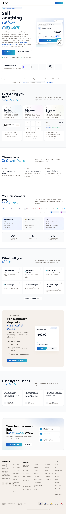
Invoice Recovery (27, 476)
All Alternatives (48, 479)
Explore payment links (9, 138)
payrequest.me (24, 82)
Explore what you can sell (23, 52)
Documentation (58, 470)
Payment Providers (27, 489)
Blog (56, 473)
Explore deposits (50, 138)
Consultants (36, 476)
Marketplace (15, 476)
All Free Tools (26, 473)
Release (52, 348)
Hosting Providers (38, 479)
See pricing (27, 444)
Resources (42, 2)
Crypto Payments (16, 488)
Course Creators (37, 482)
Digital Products (16, 491)
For (31, 2)
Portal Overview (26, 483)
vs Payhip (47, 467)
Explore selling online (30, 138)
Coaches (36, 467)
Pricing (36, 2)
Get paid (17, 2)
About (56, 464)
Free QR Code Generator (26, 469)
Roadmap (57, 476)
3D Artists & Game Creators (38, 486)
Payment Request (16, 467)
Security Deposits (16, 485)
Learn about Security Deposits (16, 360)
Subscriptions (16, 482)
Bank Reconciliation (27, 486)
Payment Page (16, 470)
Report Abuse (58, 491)
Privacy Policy (58, 485)
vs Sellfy (46, 470)
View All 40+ (36, 489)
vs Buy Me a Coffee (49, 473)
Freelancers (36, 464)
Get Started (59, 2)
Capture (41, 348)
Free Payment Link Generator (27, 466)
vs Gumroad (47, 464)
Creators (36, 470)
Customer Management (26, 479)
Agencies (36, 473)
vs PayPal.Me (47, 476)
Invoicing (15, 479)
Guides (56, 479)
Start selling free (7, 52)
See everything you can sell (32, 298)
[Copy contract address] (49, 509)
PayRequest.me (16, 473)
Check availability (49, 82)
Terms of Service (58, 488)
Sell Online (25, 2)
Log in (52, 2)
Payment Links (16, 464)
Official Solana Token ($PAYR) (58, 495)
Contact (57, 482)
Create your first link (13, 444)
